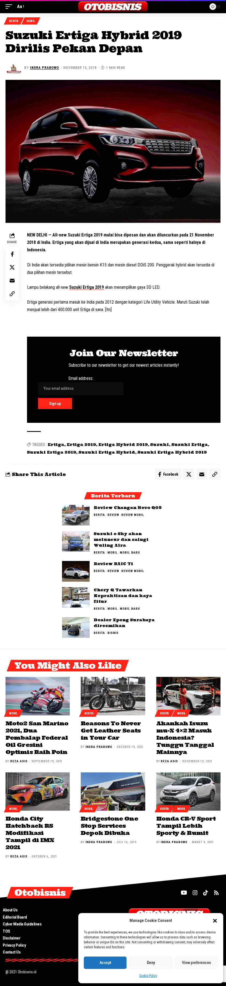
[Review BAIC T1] (76, 571)
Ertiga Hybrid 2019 (123, 444)
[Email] (12, 280)
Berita (13, 21)
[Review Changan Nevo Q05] (76, 515)
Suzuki (159, 444)
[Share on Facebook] (12, 254)
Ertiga (56, 444)
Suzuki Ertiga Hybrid (107, 452)
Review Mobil (132, 515)
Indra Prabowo (44, 68)
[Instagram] (195, 892)
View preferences (196, 962)
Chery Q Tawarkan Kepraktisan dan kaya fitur (123, 595)
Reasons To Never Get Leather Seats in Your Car (111, 730)
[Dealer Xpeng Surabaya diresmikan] (76, 627)
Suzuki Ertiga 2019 (86, 287)
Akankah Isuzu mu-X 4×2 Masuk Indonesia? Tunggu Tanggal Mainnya (185, 737)
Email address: (80, 378)
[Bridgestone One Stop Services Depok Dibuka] (113, 791)
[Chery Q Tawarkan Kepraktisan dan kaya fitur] (76, 597)
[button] (215, 921)
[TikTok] (205, 892)
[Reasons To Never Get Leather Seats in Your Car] (113, 696)
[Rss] (216, 892)
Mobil (30, 21)
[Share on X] (12, 267)
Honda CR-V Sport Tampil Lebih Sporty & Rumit (186, 825)
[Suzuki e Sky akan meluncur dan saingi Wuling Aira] (76, 541)
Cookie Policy (148, 976)
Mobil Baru (130, 552)
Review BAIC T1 (113, 563)
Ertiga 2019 (81, 444)
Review (113, 515)
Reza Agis (19, 761)
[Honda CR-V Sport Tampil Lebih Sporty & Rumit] (188, 791)
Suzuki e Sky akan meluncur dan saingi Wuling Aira (121, 539)
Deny (151, 962)
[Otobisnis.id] (113, 6)
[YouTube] (184, 892)
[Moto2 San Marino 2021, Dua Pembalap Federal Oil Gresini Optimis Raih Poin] (38, 696)
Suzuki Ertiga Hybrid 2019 (172, 452)
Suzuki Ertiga (189, 444)
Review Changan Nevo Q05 (128, 507)
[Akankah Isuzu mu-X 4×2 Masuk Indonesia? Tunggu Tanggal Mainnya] (188, 696)
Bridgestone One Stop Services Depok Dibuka (109, 825)
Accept (105, 962)
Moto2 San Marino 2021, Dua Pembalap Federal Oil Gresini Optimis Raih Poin (37, 737)
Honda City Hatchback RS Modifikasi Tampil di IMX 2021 (30, 833)
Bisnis (113, 633)
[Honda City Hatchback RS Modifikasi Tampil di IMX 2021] (38, 791)
